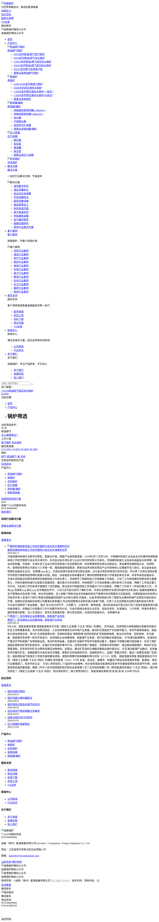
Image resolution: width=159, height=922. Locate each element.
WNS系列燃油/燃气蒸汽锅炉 (29, 54)
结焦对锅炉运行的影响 (19, 717)
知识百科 (6, 14)
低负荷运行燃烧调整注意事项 (23, 711)
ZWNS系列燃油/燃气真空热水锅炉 (32, 65)
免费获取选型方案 (11, 499)
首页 (9, 39)
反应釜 (17, 144)
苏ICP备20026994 (60, 880)
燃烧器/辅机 (13, 756)
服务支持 (12, 295)
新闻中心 (12, 330)
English (5, 393)
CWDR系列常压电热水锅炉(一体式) (33, 91)
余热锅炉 (12, 748)
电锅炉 (11, 744)
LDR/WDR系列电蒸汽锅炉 (28, 84)
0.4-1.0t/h (6, 449)
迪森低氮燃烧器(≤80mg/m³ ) (28, 114)
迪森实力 (6, 10)
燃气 (3, 456)
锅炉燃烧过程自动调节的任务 (23, 704)
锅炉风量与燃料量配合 (19, 698)
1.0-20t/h (15, 449)
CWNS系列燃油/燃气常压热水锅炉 (32, 61)
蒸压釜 (17, 151)
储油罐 (17, 147)
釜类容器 (12, 752)
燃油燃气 (12, 456)
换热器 (17, 140)
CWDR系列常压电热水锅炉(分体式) (33, 95)
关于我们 (12, 354)
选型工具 (12, 781)
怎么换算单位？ (10, 435)
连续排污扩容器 (22, 125)
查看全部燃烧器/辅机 (25, 129)
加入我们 (12, 824)
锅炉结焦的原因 (16, 691)
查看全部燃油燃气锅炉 (26, 73)
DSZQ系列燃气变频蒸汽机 (28, 69)
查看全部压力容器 (24, 155)
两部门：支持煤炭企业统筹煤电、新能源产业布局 (34, 620)
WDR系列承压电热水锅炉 (28, 88)
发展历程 (12, 820)
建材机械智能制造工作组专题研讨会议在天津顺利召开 (37, 550)
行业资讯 (12, 802)
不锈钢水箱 (20, 121)
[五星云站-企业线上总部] (98, 881)
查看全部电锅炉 (22, 99)
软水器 (17, 117)
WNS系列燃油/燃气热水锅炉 (29, 58)
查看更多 (6, 540)
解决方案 (12, 166)
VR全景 (5, 22)
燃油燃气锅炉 (14, 741)
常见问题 (12, 773)
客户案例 (12, 231)
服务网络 (12, 770)
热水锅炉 (17, 442)
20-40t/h (25, 449)
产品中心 (12, 43)
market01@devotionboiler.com (24, 855)
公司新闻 (12, 799)
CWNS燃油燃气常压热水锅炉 (17, 391)
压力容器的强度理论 (18, 724)
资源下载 (12, 777)
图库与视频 (7, 18)
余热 (22, 456)
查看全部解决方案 (11, 526)
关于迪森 (12, 817)
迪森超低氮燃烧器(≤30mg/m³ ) (30, 110)
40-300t (33, 449)
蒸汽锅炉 (6, 442)
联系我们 (6, 512)
